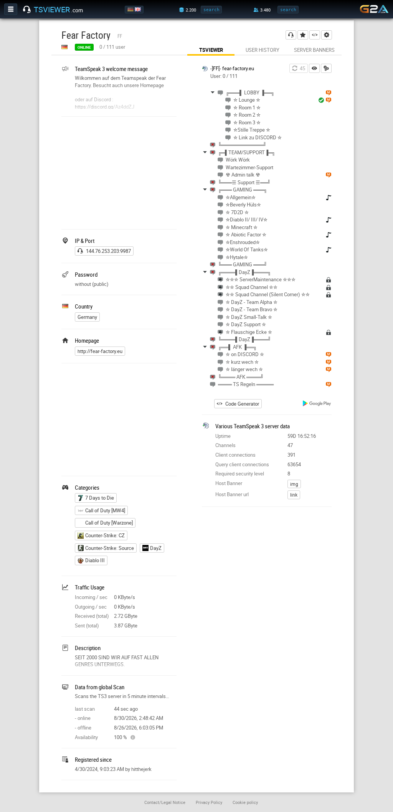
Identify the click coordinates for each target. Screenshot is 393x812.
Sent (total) (87, 625)
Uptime (223, 435)
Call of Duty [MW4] (105, 510)
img (294, 484)
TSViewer (211, 49)
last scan (85, 708)
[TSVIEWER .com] (27, 9)
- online (83, 718)
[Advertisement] (119, 172)
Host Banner (228, 483)
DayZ (156, 548)
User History (262, 49)
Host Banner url (232, 494)
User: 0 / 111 (224, 76)
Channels (225, 445)
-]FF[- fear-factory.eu (232, 68)
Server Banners (314, 49)
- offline (83, 727)
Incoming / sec (91, 597)
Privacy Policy (209, 802)
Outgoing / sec (91, 606)
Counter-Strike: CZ (105, 535)
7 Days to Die (99, 497)
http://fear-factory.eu (100, 351)
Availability (86, 737)
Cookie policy (245, 802)
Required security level (239, 473)
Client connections (235, 454)
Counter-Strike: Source (109, 548)
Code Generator (242, 403)
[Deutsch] (131, 9)
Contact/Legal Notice (164, 802)
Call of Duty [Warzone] (109, 522)
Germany (87, 317)
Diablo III (95, 560)
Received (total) (92, 615)
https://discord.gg (94, 106)
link (293, 495)
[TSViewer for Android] (317, 404)
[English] (138, 9)
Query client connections (242, 464)
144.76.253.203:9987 (108, 251)
